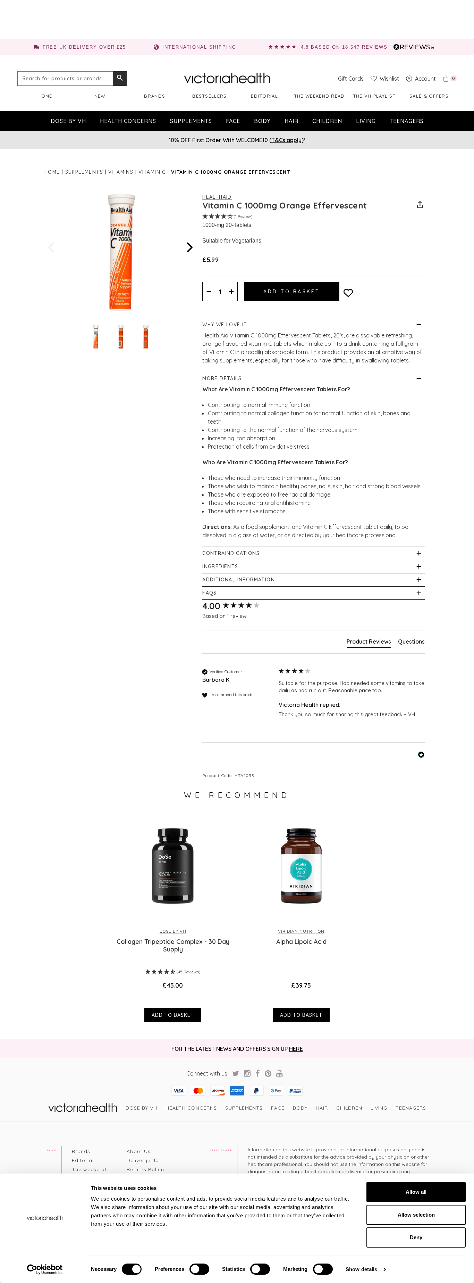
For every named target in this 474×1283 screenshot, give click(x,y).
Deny (416, 1237)
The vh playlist (374, 96)
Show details (361, 1269)
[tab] (369, 643)
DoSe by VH (68, 120)
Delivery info (143, 1160)
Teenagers (407, 120)
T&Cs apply (286, 140)
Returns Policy (145, 1169)
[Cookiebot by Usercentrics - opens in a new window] (45, 1269)
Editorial (264, 96)
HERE (296, 1048)
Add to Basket (173, 1015)
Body (262, 120)
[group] (238, 606)
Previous (52, 247)
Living (366, 120)
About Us (139, 1151)
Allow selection (416, 1215)
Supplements (191, 120)
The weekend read (319, 96)
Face (233, 120)
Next (189, 247)
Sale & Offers (429, 96)
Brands (154, 96)
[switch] (199, 1269)
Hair (291, 120)
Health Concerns (128, 120)
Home (44, 96)
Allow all (416, 1192)
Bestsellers (209, 96)
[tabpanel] (173, 919)
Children (327, 120)
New (99, 96)
